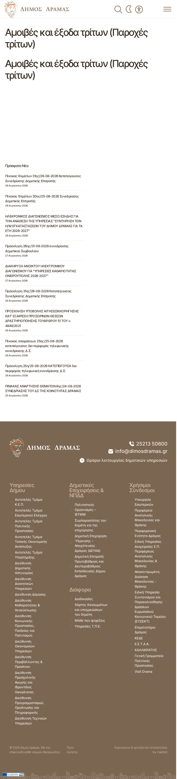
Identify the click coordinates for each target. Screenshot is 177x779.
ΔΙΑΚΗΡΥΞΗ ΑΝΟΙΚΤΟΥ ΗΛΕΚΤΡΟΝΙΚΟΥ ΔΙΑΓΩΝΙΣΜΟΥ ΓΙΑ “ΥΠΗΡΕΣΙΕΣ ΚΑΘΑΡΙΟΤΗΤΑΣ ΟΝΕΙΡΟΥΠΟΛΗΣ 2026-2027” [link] (40, 271)
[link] (36, 9)
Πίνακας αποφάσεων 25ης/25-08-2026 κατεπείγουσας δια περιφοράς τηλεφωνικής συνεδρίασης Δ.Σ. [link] (37, 346)
